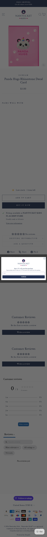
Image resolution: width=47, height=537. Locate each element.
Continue (23, 276)
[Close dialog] (44, 258)
